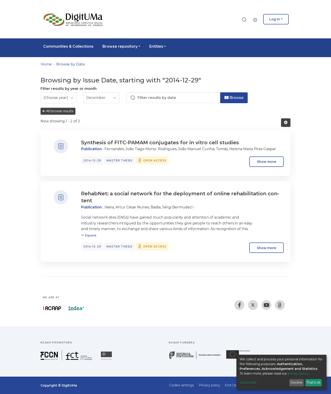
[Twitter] (253, 305)
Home (46, 64)
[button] (256, 19)
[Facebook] (239, 305)
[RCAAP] (280, 305)
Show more (266, 162)
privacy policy (298, 373)
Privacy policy (209, 385)
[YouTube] (266, 305)
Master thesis (119, 160)
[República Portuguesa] (197, 358)
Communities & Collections (68, 46)
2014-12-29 (92, 160)
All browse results (59, 111)
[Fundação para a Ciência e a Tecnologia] (67, 359)
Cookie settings (181, 385)
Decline (296, 382)
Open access (154, 160)
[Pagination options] (285, 122)
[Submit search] (244, 19)
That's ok (313, 382)
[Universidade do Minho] (107, 359)
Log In (274, 19)
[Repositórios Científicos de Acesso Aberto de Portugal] (52, 308)
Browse (236, 98)
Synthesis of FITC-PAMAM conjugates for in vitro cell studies (160, 143)
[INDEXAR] (76, 308)
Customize (248, 382)
